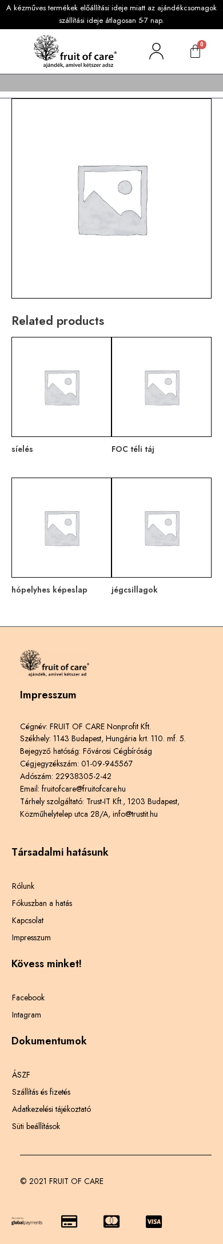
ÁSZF (21, 1074)
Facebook (28, 997)
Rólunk (23, 886)
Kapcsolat (27, 920)
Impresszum (31, 937)
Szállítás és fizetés (41, 1092)
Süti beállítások (36, 1126)
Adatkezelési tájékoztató (51, 1109)
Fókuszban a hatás (42, 903)
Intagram (26, 1014)
